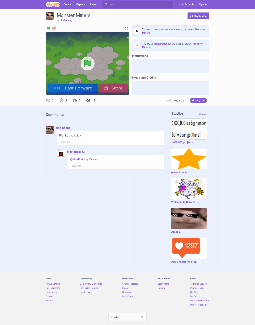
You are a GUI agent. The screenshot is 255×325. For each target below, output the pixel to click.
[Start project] (48, 28)
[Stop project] (54, 28)
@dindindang (79, 159)
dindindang (66, 20)
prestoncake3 (162, 29)
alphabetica (161, 43)
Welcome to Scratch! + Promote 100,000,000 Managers (185, 202)
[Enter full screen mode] (126, 28)
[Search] (106, 4)
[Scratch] (53, 4)
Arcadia (176, 231)
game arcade (179, 172)
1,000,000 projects (182, 142)
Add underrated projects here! (185, 261)
